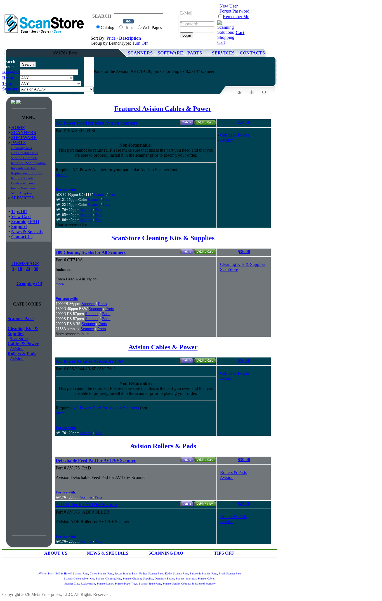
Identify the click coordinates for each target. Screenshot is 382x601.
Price (111, 38)
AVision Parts (46, 573)
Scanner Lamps (105, 583)
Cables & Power (23, 343)
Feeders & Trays (23, 183)
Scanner (10, 89)
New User (229, 6)
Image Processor (23, 188)
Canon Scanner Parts (101, 573)
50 (36, 268)
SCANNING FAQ (165, 553)
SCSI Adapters (21, 193)
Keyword (11, 72)
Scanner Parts (21, 318)
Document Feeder (164, 578)
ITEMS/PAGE (25, 263)
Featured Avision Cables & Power (162, 108)
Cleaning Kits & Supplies (23, 331)
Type (7, 83)
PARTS (194, 53)
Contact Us (21, 236)
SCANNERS (140, 53)
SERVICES (223, 53)
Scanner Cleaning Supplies (138, 578)
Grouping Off (29, 283)
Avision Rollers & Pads (163, 446)
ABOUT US (55, 553)
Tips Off (19, 211)
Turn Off (140, 43)
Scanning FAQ (25, 221)
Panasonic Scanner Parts (203, 573)
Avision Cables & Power (163, 347)
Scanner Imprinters (186, 578)
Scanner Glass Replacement (79, 583)
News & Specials (27, 231)
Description (130, 38)
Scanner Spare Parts (150, 583)
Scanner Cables (206, 578)
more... (62, 174)
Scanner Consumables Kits (79, 578)
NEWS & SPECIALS (107, 553)
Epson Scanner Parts (126, 573)
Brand (8, 77)
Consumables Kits (24, 153)
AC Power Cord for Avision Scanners (105, 408)
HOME (18, 127)
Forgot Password (234, 11)
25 (28, 268)
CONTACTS (252, 53)
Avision (16, 348)
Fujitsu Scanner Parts (151, 573)
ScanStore (19, 338)
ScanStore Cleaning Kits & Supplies (162, 238)
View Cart (21, 216)
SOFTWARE (170, 53)
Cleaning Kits (21, 148)
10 (20, 268)
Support (19, 226)
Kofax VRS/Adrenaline (28, 163)
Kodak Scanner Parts (176, 573)
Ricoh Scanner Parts (230, 573)
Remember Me (236, 16)
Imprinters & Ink (23, 168)
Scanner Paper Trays (126, 583)
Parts (112, 194)
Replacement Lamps (26, 173)
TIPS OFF (224, 553)
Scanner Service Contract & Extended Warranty (189, 583)
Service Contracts (24, 158)
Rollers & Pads (22, 178)
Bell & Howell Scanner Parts (71, 573)
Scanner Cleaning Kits (108, 578)
